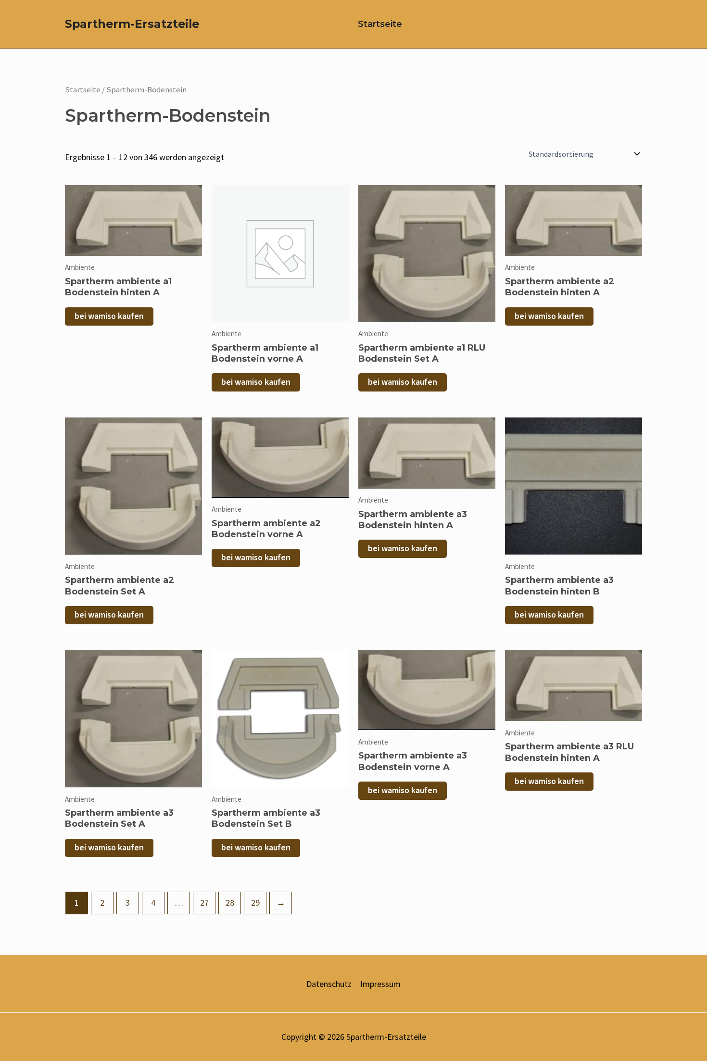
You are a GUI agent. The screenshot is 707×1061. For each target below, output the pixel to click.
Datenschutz (329, 983)
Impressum (380, 983)
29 (255, 902)
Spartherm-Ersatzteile (132, 24)
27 (204, 902)
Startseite (380, 24)
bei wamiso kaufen (109, 316)
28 (230, 902)
